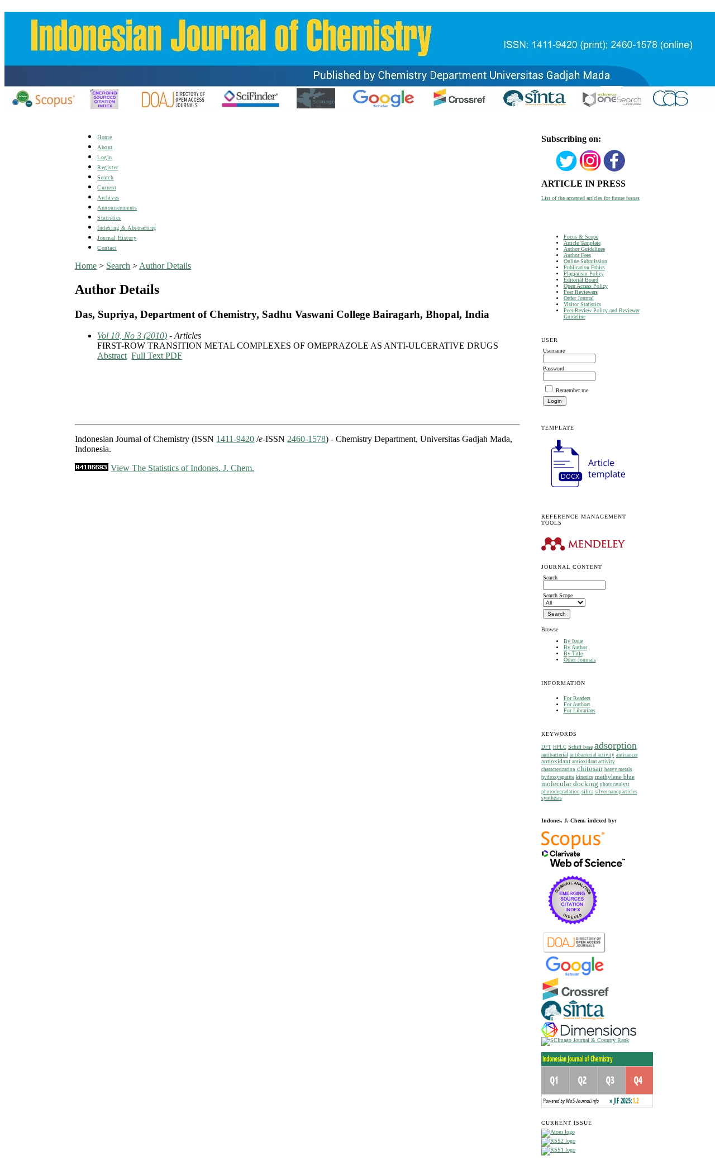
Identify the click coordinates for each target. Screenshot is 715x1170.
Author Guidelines (584, 249)
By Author (575, 647)
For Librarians (579, 710)
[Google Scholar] (574, 975)
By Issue (573, 641)
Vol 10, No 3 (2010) (132, 335)
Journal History (116, 238)
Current (106, 187)
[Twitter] (566, 170)
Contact (107, 248)
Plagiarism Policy (584, 273)
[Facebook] (614, 170)
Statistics (109, 218)
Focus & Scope (581, 237)
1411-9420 (235, 439)
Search (105, 177)
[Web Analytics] (91, 468)
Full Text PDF (156, 355)
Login (104, 157)
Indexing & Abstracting (126, 228)
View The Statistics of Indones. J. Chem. (182, 468)
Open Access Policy (586, 286)
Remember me (572, 390)
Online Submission (585, 261)
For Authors (577, 704)
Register (107, 167)
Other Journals (580, 660)
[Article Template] (583, 489)
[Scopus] (572, 847)
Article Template (582, 243)
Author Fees (577, 255)
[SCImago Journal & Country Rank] (585, 1040)
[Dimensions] (588, 1035)
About (105, 147)
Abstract (112, 355)
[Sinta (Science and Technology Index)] (572, 1020)
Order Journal (579, 298)
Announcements (117, 207)
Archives (108, 197)
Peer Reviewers (581, 292)
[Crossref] (575, 998)
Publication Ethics (584, 267)
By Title (573, 653)
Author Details (165, 265)
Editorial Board (581, 280)
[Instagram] (590, 170)
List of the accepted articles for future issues (590, 198)
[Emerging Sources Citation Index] (572, 930)
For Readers (577, 698)
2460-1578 (306, 439)
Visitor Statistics (582, 304)
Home (104, 137)
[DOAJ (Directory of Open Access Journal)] (574, 952)
